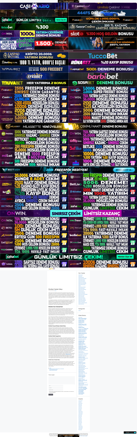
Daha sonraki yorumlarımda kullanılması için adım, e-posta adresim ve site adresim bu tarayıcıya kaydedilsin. (61, 392)
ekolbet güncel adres (82, 348)
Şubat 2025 (80, 405)
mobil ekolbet (81, 392)
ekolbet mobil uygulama (52, 368)
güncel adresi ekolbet (82, 389)
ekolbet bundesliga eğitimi (80, 328)
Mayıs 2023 (80, 429)
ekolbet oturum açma (81, 368)
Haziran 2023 (80, 428)
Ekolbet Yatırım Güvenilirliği (82, 278)
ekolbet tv (83, 377)
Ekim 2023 (80, 423)
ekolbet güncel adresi (81, 349)
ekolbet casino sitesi (82, 337)
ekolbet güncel (81, 347)
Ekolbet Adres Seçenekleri (82, 289)
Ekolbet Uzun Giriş (81, 290)
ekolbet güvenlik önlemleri (80, 351)
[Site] (34, 90)
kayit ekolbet (80, 391)
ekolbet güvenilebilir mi (80, 350)
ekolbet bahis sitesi (82, 324)
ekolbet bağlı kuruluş (80, 325)
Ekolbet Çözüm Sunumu (81, 284)
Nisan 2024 (80, 416)
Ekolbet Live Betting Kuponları (82, 302)
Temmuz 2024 (80, 412)
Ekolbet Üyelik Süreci (81, 288)
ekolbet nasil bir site (81, 367)
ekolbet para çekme (81, 370)
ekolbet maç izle (80, 361)
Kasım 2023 (80, 422)
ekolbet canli (86, 328)
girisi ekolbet (85, 388)
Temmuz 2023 (80, 427)
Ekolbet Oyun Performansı (82, 282)
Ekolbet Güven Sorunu (81, 279)
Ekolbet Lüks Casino (81, 295)
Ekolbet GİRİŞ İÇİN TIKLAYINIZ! (68, 50)
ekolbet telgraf (79, 377)
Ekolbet (79, 285)
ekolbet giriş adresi (82, 346)
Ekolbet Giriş (80, 276)
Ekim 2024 (80, 409)
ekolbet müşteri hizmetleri (81, 365)
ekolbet (85, 319)
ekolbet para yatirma (81, 369)
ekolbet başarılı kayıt (84, 325)
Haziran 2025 (80, 403)
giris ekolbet (80, 388)
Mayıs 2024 (80, 415)
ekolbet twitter (80, 381)
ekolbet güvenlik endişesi (85, 350)
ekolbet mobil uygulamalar (80, 364)
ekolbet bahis (81, 321)
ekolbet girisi (81, 342)
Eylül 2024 (79, 410)
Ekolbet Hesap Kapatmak (82, 300)
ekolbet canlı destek (82, 333)
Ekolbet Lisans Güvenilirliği (82, 283)
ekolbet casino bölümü (81, 334)
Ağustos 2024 (80, 411)
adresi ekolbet (80, 317)
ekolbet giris (81, 341)
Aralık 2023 (80, 421)
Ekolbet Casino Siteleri (81, 301)
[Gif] (68, 126)
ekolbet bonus (81, 327)
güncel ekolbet (62, 368)
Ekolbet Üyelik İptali (81, 296)
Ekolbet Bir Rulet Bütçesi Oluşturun (53, 369)
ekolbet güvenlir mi (81, 352)
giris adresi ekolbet (82, 387)
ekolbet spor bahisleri (81, 374)
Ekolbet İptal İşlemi (81, 277)
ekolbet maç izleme (81, 362)
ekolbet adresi (81, 320)
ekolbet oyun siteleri (86, 368)
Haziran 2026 (80, 400)
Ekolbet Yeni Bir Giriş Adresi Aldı (53, 370)
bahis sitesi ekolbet (82, 318)
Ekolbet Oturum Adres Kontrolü (82, 294)
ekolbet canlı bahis (81, 330)
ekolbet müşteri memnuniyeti (82, 366)
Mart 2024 (80, 417)
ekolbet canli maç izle (82, 329)
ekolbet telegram (81, 376)
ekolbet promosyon (81, 371)
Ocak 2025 (80, 406)
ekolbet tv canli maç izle (82, 380)
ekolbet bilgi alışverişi (80, 326)
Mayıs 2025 (80, 404)
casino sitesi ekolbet (81, 319)
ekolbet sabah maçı (57, 368)
